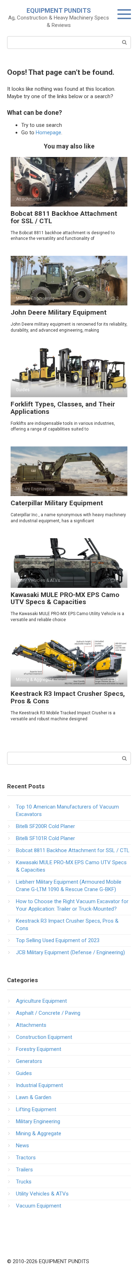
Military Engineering (38, 1121)
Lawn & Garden (33, 1097)
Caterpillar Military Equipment (57, 503)
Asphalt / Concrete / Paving (48, 1013)
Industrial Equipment (39, 1085)
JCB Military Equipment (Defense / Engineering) (70, 952)
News (22, 1145)
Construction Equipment (44, 1037)
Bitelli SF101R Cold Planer (45, 838)
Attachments (31, 1025)
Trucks (23, 1181)
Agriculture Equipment (41, 1001)
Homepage (48, 132)
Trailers (24, 1169)
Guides (24, 1073)
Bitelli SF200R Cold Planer (45, 826)
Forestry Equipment (38, 1049)
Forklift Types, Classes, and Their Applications (63, 408)
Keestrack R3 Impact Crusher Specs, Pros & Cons (68, 697)
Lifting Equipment (36, 1109)
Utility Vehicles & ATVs (42, 1194)
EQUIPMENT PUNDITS (59, 10)
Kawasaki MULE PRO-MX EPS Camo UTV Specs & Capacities (65, 598)
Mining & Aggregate (38, 1133)
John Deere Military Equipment (59, 312)
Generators (29, 1061)
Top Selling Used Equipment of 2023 (57, 940)
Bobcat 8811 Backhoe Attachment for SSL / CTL (64, 217)
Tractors (26, 1157)
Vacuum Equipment (38, 1206)
